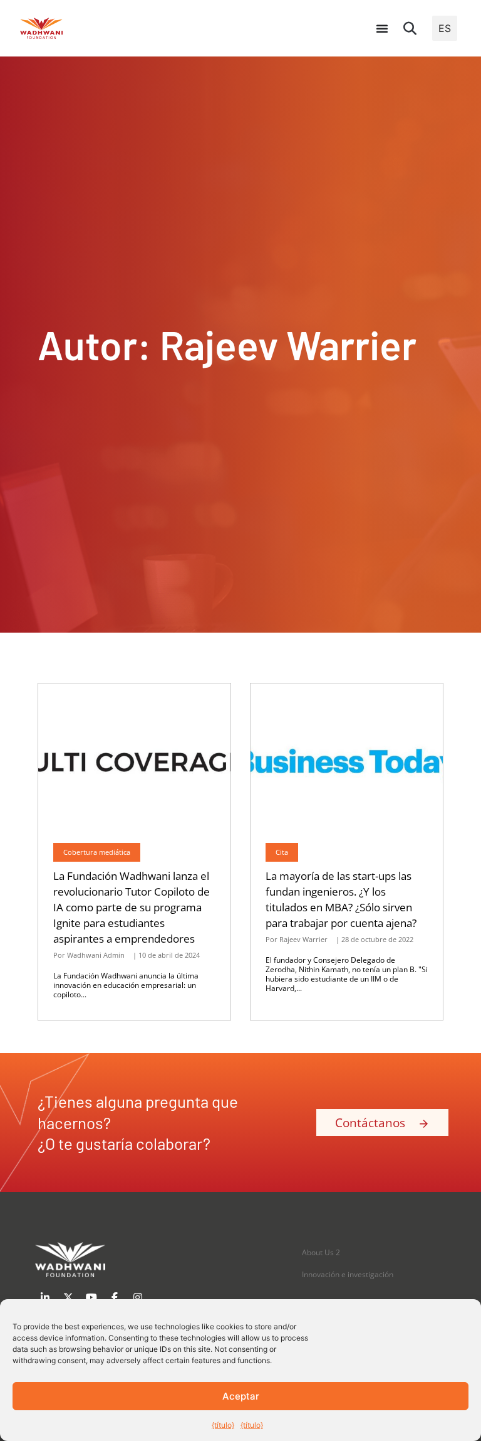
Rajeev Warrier (303, 939)
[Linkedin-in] (45, 1297)
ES (444, 28)
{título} (223, 1425)
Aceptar (240, 1396)
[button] (410, 28)
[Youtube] (91, 1297)
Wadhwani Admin (96, 955)
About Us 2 (321, 1252)
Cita (282, 852)
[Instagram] (138, 1297)
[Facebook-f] (115, 1297)
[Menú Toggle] (382, 28)
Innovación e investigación (347, 1274)
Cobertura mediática (96, 852)
